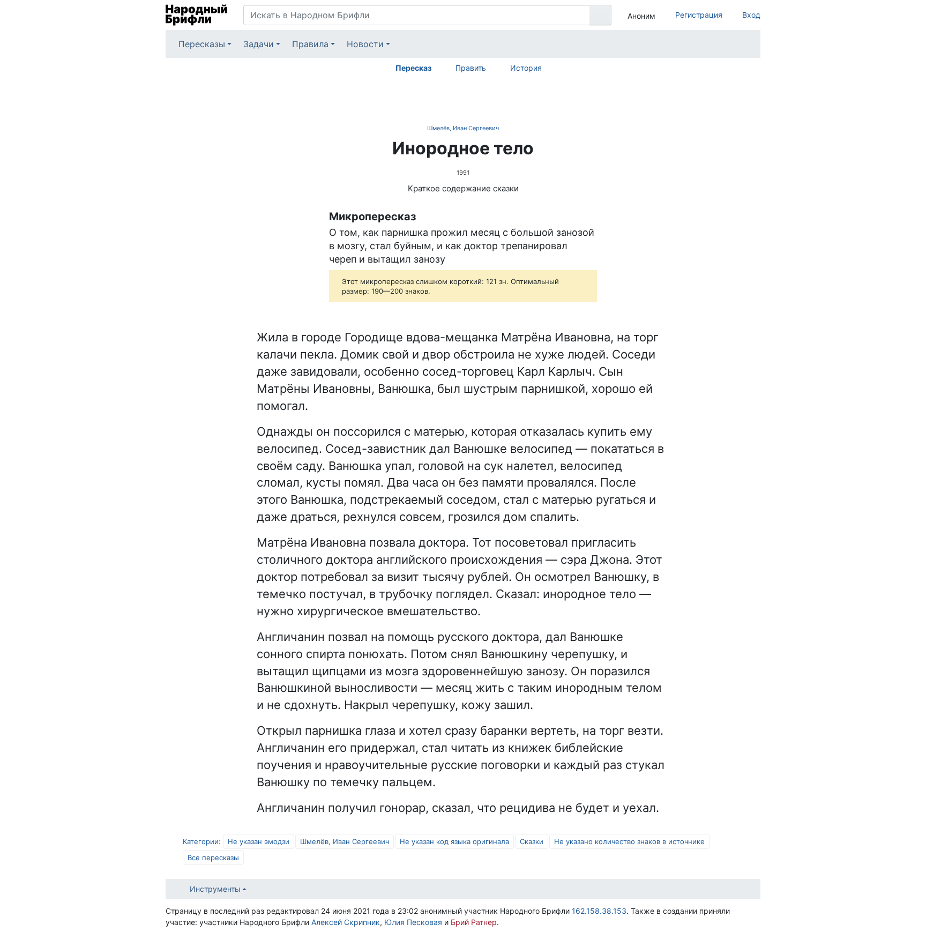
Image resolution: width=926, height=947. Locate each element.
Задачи (258, 44)
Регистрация (698, 14)
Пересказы (201, 44)
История (526, 67)
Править (470, 67)
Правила (310, 44)
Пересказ (413, 67)
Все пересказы (213, 857)
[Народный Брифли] (196, 15)
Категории (201, 841)
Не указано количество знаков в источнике (629, 841)
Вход (751, 14)
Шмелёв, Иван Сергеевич (463, 128)
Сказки (531, 841)
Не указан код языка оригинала (454, 841)
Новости (365, 44)
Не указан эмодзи (258, 841)
